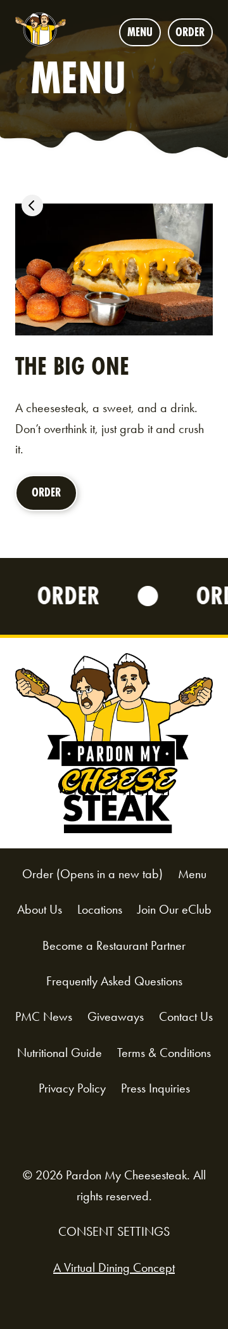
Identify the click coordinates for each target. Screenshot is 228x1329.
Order (194, 35)
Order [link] (50, 497)
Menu (140, 32)
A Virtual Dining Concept (114, 1267)
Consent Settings (114, 1231)
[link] (32, 208)
